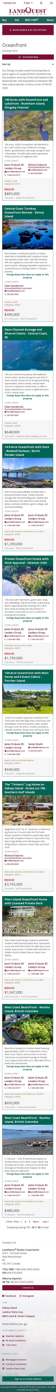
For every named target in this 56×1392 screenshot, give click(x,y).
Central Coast (10, 181)
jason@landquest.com (16, 171)
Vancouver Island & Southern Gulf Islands (24, 532)
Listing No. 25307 (12, 1204)
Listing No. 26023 (12, 763)
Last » (45, 1221)
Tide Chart (11, 1345)
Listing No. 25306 (12, 1096)
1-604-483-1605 (13, 525)
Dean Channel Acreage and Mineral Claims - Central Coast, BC (26, 333)
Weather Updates (14, 1336)
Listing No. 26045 (12, 304)
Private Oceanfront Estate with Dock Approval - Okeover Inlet (27, 561)
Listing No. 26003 (12, 982)
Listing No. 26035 (12, 648)
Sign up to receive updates (28, 1378)
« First (9, 1221)
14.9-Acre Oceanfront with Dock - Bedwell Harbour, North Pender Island (27, 451)
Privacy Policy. (32, 1389)
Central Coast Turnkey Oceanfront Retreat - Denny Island (24, 212)
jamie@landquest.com (16, 522)
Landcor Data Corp (12, 1312)
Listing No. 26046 (12, 534)
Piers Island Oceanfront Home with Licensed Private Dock (26, 901)
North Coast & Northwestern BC (19, 760)
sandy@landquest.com (40, 747)
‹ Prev (16, 1221)
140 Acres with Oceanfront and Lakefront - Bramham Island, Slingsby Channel (26, 103)
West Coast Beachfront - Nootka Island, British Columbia (27, 1009)
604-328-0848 (36, 173)
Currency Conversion (15, 1364)
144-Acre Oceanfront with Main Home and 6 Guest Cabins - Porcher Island (27, 677)
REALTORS (31, 20)
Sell (17, 20)
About (50, 20)
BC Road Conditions (15, 1340)
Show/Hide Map (30, 57)
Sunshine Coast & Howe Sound (18, 645)
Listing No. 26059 (12, 425)
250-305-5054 (12, 294)
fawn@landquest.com (16, 291)
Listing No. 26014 (12, 874)
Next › (36, 1221)
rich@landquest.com (39, 170)
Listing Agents (12, 160)
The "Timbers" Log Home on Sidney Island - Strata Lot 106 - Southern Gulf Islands (26, 788)
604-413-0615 (36, 751)
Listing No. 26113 (12, 183)
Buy (4, 20)
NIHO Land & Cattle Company (18, 1316)
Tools (27, 2)
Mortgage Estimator (16, 1359)
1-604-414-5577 (13, 175)
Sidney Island (9, 1307)
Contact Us (9, 2)
